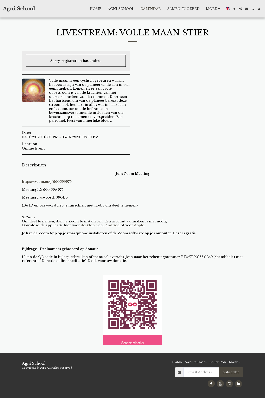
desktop (88, 225)
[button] (234, 8)
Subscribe (231, 372)
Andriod (112, 225)
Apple (139, 225)
